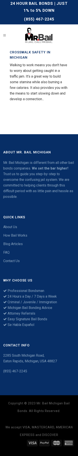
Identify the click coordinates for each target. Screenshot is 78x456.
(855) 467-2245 (39, 19)
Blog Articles (13, 244)
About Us (10, 227)
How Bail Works (15, 235)
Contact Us (11, 261)
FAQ (6, 252)
